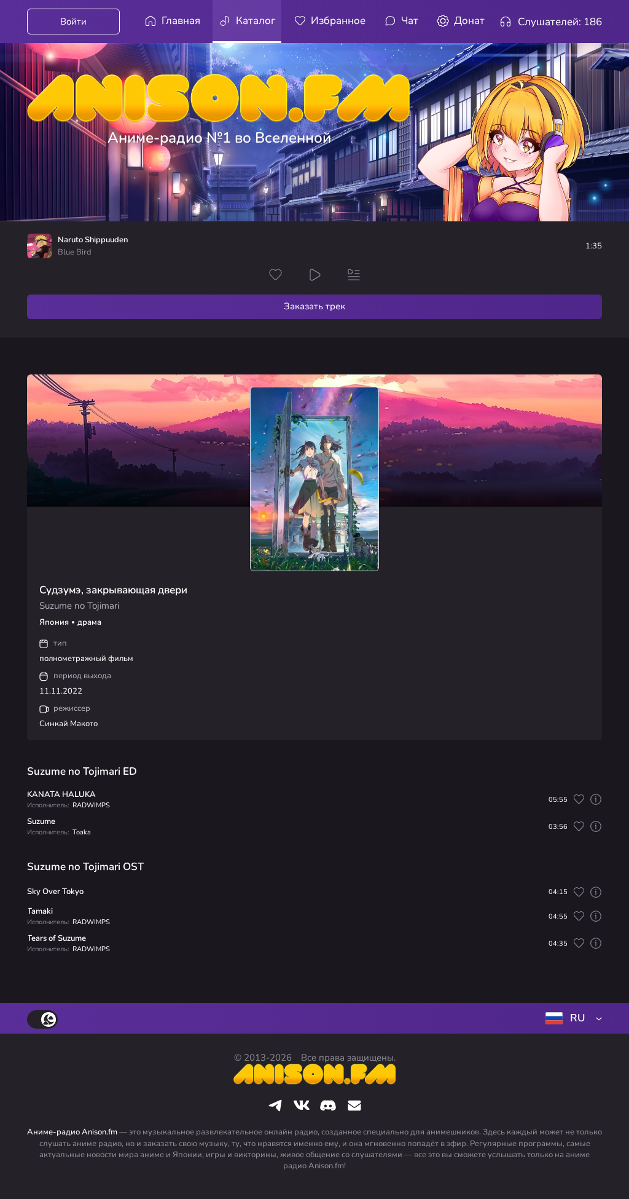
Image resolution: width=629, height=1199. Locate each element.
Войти (73, 21)
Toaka (81, 832)
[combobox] (571, 1018)
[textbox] (571, 1018)
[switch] (42, 1019)
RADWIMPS (91, 805)
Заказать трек (314, 306)
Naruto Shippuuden (93, 240)
